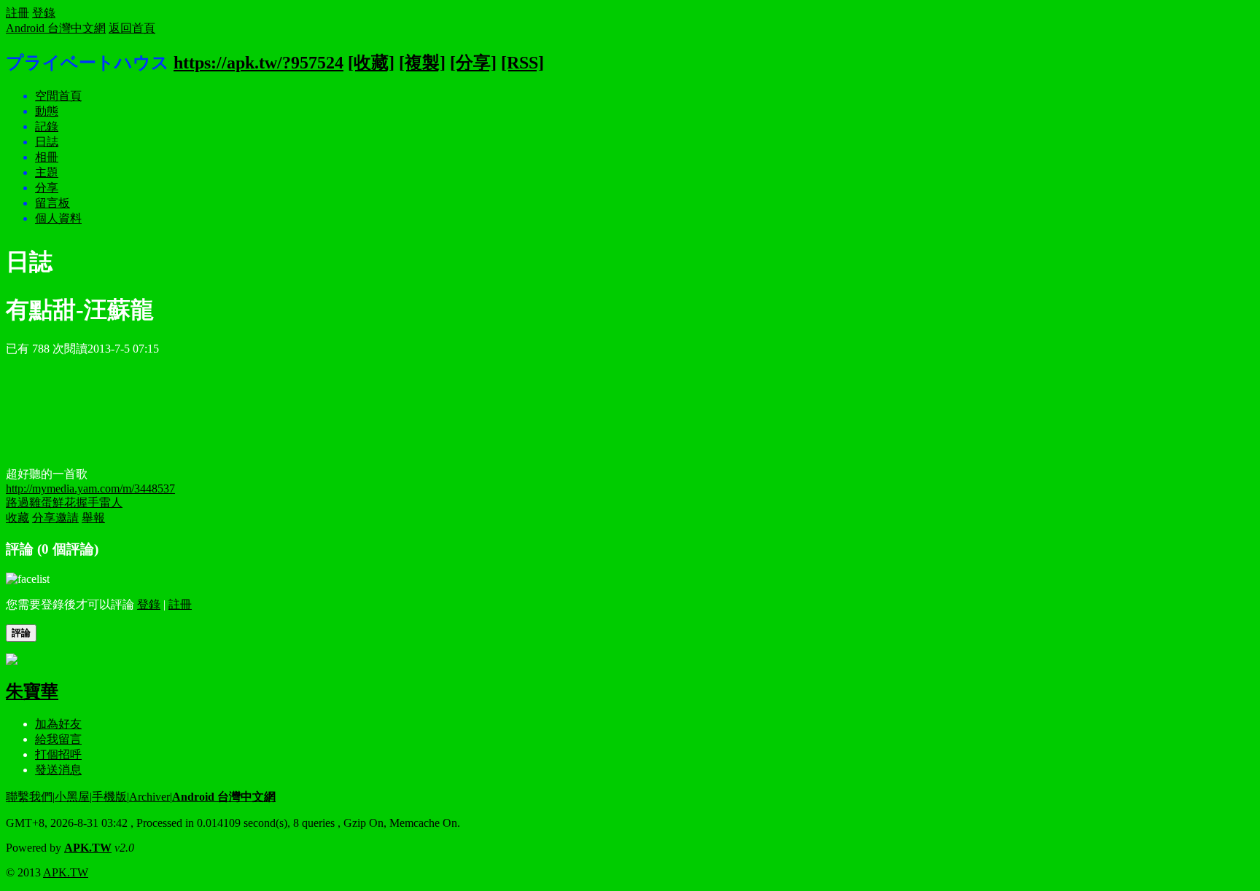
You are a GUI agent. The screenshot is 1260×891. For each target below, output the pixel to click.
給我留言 (58, 739)
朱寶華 (32, 691)
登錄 (43, 13)
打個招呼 (58, 754)
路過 (17, 502)
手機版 (109, 796)
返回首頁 (132, 28)
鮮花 (64, 502)
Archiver (149, 796)
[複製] (422, 62)
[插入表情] (28, 579)
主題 (46, 172)
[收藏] (371, 62)
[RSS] (522, 62)
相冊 (46, 157)
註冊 (17, 13)
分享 (46, 187)
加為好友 (58, 724)
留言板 (52, 203)
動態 (46, 111)
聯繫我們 (29, 796)
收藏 (17, 517)
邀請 (67, 517)
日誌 (46, 142)
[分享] (473, 62)
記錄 (46, 126)
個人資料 (58, 218)
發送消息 (58, 770)
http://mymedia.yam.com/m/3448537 (90, 488)
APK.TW (88, 847)
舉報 (93, 517)
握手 (87, 502)
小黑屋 (72, 796)
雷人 (110, 502)
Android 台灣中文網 (56, 28)
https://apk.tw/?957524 (258, 62)
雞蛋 (40, 502)
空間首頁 (58, 96)
